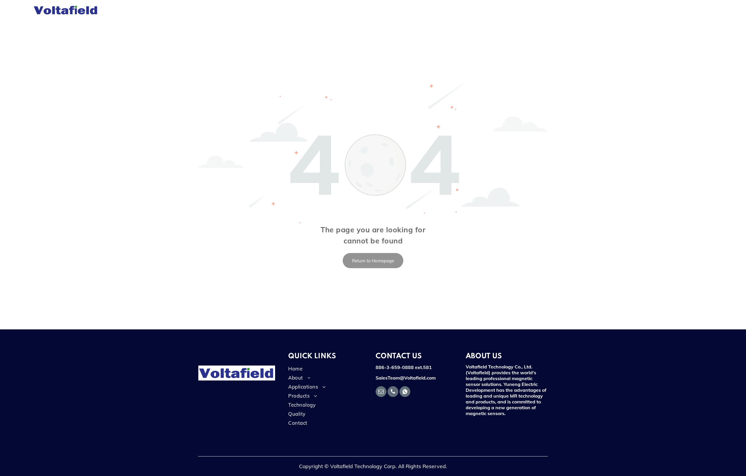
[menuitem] (146, 10)
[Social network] (405, 392)
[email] (381, 392)
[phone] (393, 392)
